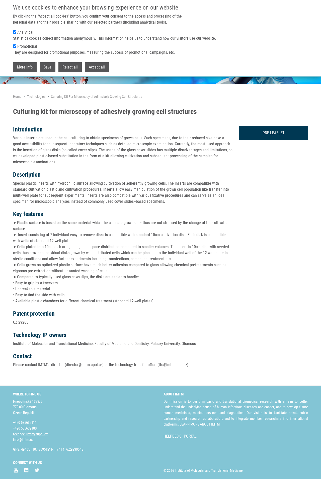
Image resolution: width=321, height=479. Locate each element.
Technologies (36, 97)
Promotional (27, 46)
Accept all (97, 67)
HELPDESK (172, 436)
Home (17, 97)
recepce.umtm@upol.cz (30, 434)
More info (25, 67)
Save (47, 67)
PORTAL (190, 436)
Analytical (25, 32)
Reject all (70, 67)
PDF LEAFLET (273, 132)
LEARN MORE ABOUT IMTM (200, 424)
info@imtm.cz (23, 439)
